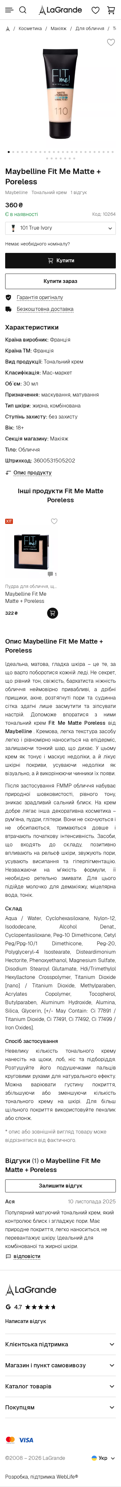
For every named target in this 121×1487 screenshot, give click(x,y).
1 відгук (79, 192)
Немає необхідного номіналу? (37, 244)
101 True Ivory (35, 227)
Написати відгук (25, 1321)
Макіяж (59, 28)
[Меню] (9, 10)
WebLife (65, 1476)
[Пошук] (22, 10)
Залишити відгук (61, 1185)
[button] (111, 10)
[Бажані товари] (95, 10)
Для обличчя (90, 28)
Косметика (30, 28)
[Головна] (8, 28)
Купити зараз (60, 281)
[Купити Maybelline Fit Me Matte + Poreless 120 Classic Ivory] (52, 613)
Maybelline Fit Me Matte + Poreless (25, 597)
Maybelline (16, 192)
